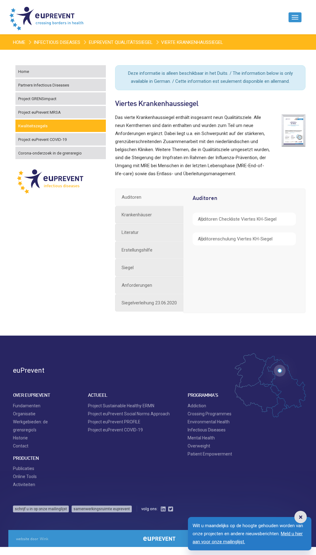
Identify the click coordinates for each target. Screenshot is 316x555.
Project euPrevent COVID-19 (42, 139)
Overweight (199, 445)
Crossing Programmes (209, 413)
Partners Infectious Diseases (43, 85)
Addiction (197, 405)
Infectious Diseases (57, 42)
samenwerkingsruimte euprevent (101, 509)
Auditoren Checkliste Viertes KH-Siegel (237, 219)
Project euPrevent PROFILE (114, 421)
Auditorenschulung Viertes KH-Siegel (235, 239)
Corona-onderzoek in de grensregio (50, 153)
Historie (20, 437)
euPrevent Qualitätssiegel (121, 42)
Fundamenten (26, 405)
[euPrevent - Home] (47, 17)
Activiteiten (24, 484)
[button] (300, 517)
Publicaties (23, 468)
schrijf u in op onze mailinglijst (41, 509)
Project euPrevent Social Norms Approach (129, 413)
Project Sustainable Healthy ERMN (121, 405)
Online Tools (25, 476)
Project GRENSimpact (37, 98)
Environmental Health (209, 421)
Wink (44, 538)
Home (19, 42)
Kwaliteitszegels (33, 126)
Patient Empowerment (210, 453)
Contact (20, 445)
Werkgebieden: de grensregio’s (30, 425)
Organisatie (24, 413)
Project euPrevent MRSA (39, 112)
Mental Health (201, 437)
